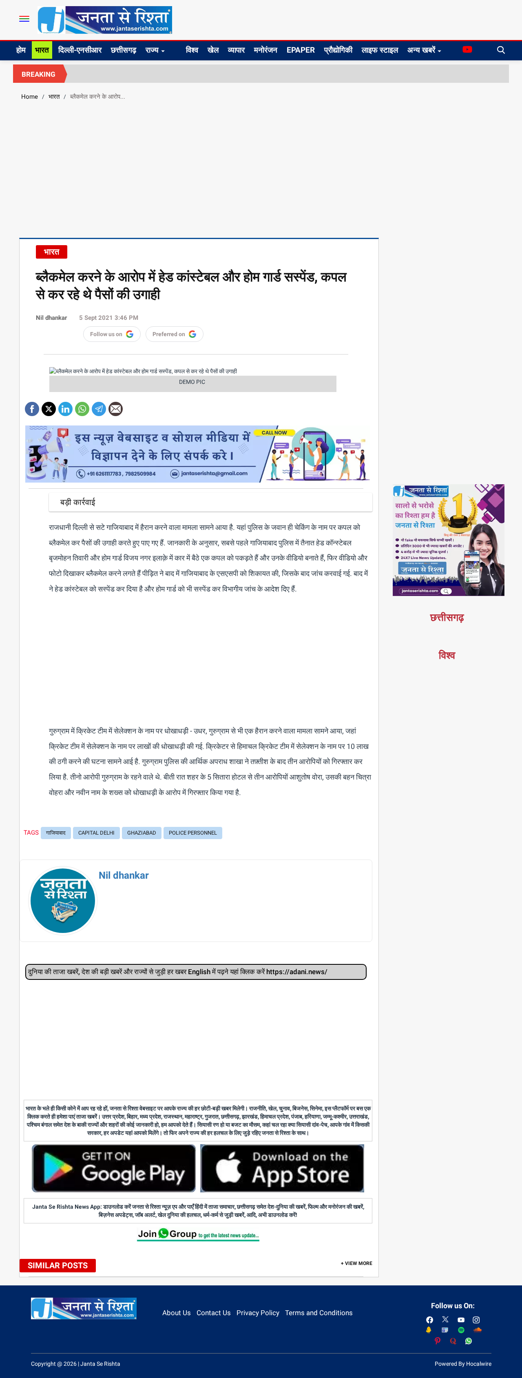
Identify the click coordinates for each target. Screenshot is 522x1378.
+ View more (356, 1263)
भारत (42, 50)
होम (21, 50)
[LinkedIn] (65, 406)
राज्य (152, 50)
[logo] (105, 19)
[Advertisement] (261, 168)
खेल (213, 50)
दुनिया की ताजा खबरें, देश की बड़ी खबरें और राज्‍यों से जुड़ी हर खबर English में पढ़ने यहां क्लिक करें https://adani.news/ (177, 972)
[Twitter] (49, 406)
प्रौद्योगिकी (338, 50)
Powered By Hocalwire (463, 1363)
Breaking (38, 74)
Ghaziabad (141, 833)
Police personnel (193, 833)
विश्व (192, 50)
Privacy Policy (258, 1313)
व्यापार (236, 50)
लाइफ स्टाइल (380, 50)
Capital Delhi (96, 833)
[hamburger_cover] (24, 19)
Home (29, 96)
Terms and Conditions (319, 1313)
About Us (176, 1313)
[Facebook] (32, 406)
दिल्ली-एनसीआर (80, 50)
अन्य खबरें (421, 50)
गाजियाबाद (56, 833)
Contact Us (214, 1313)
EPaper (301, 50)
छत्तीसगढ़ (123, 50)
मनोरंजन (265, 50)
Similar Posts (58, 1265)
